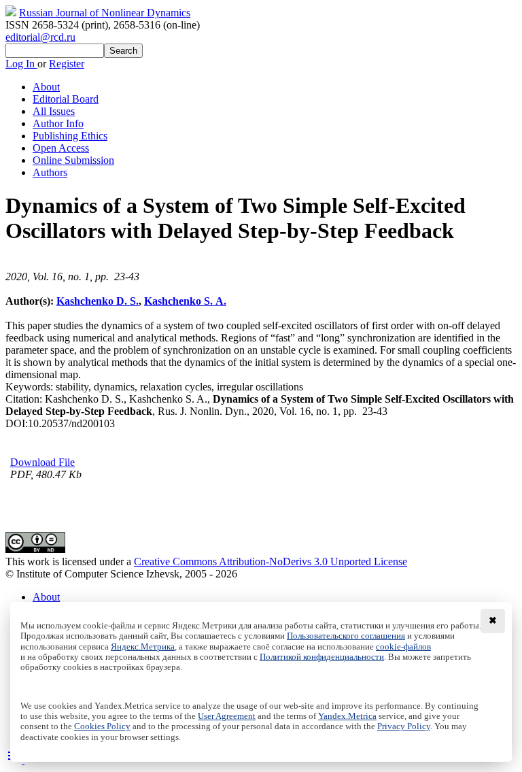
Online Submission (73, 160)
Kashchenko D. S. (97, 301)
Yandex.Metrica (347, 716)
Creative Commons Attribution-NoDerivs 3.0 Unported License (270, 561)
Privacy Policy (403, 726)
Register (66, 63)
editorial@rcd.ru (40, 37)
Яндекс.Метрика (143, 647)
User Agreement (227, 716)
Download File (42, 462)
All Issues (54, 111)
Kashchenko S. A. (185, 301)
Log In (21, 63)
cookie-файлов (403, 647)
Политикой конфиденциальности (322, 657)
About (46, 87)
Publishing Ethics (70, 135)
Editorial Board (66, 99)
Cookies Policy (102, 726)
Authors (50, 172)
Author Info (58, 123)
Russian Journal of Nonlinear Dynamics (104, 12)
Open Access (61, 148)
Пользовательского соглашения (346, 636)
